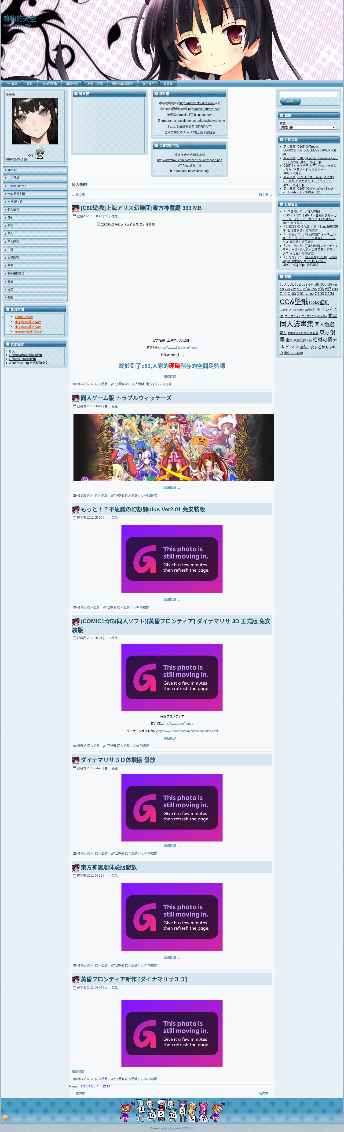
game (300, 309)
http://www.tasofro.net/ (178, 723)
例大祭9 (322, 316)
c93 (299, 289)
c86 (323, 284)
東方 (149, 384)
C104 (329, 293)
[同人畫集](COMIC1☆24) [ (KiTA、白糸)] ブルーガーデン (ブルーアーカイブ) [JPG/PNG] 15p (309, 217)
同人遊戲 (101, 384)
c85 (317, 284)
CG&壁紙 (294, 302)
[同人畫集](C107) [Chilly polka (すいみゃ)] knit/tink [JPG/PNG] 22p (308, 190)
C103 (319, 294)
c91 (287, 289)
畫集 (289, 340)
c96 (321, 289)
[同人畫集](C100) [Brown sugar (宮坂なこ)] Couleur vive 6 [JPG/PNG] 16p (309, 261)
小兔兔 (113, 216)
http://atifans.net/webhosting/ (189, 171)
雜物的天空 (19, 19)
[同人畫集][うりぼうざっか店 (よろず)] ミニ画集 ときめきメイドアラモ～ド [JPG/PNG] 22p (308, 181)
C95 (314, 289)
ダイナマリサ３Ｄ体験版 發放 (118, 760)
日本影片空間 (24, 317)
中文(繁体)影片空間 (28, 322)
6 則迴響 (143, 607)
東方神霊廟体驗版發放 (109, 867)
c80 (127, 384)
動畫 (332, 315)
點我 (212, 132)
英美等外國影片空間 (28, 332)
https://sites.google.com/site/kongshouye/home (193, 120)
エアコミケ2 (292, 316)
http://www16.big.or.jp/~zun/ (179, 347)
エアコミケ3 (308, 316)
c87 (329, 284)
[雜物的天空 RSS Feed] (5, 1118)
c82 (298, 284)
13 (108, 1086)
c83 (304, 284)
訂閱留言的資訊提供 (22, 359)
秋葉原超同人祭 (303, 340)
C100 (292, 294)
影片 (283, 333)
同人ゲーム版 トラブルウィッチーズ (126, 398)
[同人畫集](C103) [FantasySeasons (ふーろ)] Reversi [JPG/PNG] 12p (310, 160)
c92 (293, 289)
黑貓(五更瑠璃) (293, 353)
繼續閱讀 (172, 376)
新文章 (265, 194)
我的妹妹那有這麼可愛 (303, 333)
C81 (290, 284)
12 (104, 1086)
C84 (311, 284)
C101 (301, 294)
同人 (90, 384)
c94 (306, 289)
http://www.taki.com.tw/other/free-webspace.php (189, 160)
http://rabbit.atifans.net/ (204, 109)
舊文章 (78, 194)
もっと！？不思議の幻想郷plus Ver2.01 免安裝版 (143, 509)
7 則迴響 (166, 384)
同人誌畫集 (297, 324)
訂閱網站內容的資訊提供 (25, 355)
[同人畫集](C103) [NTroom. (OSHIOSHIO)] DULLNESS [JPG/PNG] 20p (309, 150)
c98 (335, 289)
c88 (335, 284)
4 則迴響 (151, 1079)
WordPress (170, 1128)
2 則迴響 (151, 853)
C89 (282, 289)
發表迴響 (151, 495)
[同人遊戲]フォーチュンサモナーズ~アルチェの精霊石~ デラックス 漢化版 (309, 238)
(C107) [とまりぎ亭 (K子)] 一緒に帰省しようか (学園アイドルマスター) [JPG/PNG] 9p (309, 169)
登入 (12, 351)
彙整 (283, 123)
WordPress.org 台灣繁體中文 (28, 363)
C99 (283, 293)
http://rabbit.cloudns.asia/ (197, 103)
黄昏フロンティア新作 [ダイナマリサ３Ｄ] (134, 979)
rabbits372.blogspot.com (195, 115)
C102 (310, 294)
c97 (328, 289)
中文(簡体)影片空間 (28, 327)
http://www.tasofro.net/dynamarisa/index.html (187, 731)
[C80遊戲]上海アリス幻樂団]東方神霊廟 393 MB (141, 208)
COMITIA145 (288, 309)
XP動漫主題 (312, 310)
